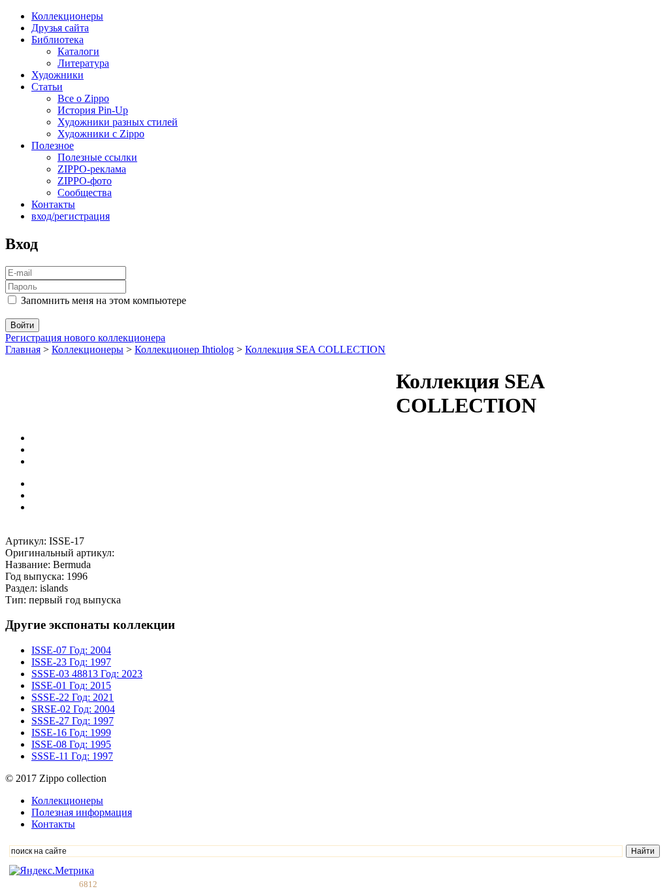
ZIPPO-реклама (91, 169)
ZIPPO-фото (84, 180)
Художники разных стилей (117, 121)
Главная (23, 349)
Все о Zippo (83, 98)
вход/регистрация (70, 216)
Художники (57, 74)
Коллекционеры (67, 16)
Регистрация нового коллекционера (85, 337)
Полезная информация (81, 812)
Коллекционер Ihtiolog (184, 349)
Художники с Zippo (100, 133)
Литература (83, 63)
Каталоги (78, 51)
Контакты (53, 204)
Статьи (47, 86)
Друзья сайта (60, 27)
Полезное (52, 145)
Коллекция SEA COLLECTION (315, 349)
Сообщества (84, 192)
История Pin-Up (92, 110)
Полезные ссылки (97, 157)
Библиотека (57, 39)
